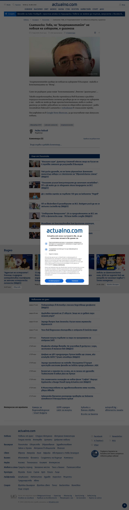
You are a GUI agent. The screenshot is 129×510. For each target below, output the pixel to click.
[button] (64, 254)
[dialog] (64, 255)
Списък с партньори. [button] (59, 265)
